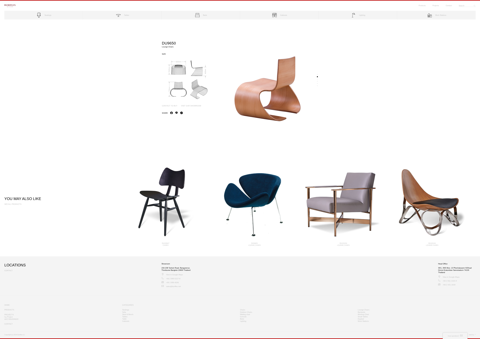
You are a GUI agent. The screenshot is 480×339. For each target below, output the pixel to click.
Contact (449, 5)
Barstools (361, 312)
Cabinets (125, 321)
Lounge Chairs (363, 310)
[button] (317, 74)
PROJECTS (9, 315)
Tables (124, 317)
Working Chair (363, 314)
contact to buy (169, 106)
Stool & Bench (127, 314)
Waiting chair (245, 314)
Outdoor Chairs (246, 312)
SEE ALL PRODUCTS (12, 204)
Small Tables (363, 317)
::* (475, 335)
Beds (242, 319)
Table (124, 319)
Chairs (242, 310)
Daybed (361, 319)
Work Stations (363, 321)
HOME (7, 305)
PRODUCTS (9, 310)
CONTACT (8, 324)
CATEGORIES (128, 305)
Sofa (124, 312)
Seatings (125, 310)
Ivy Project (8, 317)
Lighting (243, 321)
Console (243, 317)
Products (422, 5)
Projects (435, 5)
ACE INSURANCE (11, 319)
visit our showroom (191, 106)
